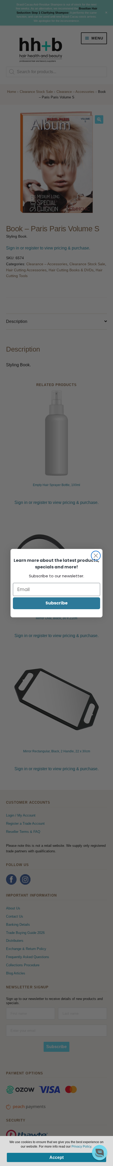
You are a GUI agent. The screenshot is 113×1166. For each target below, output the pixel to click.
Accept (56, 1157)
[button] (99, 1152)
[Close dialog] (95, 555)
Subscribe (56, 603)
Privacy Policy (81, 1146)
